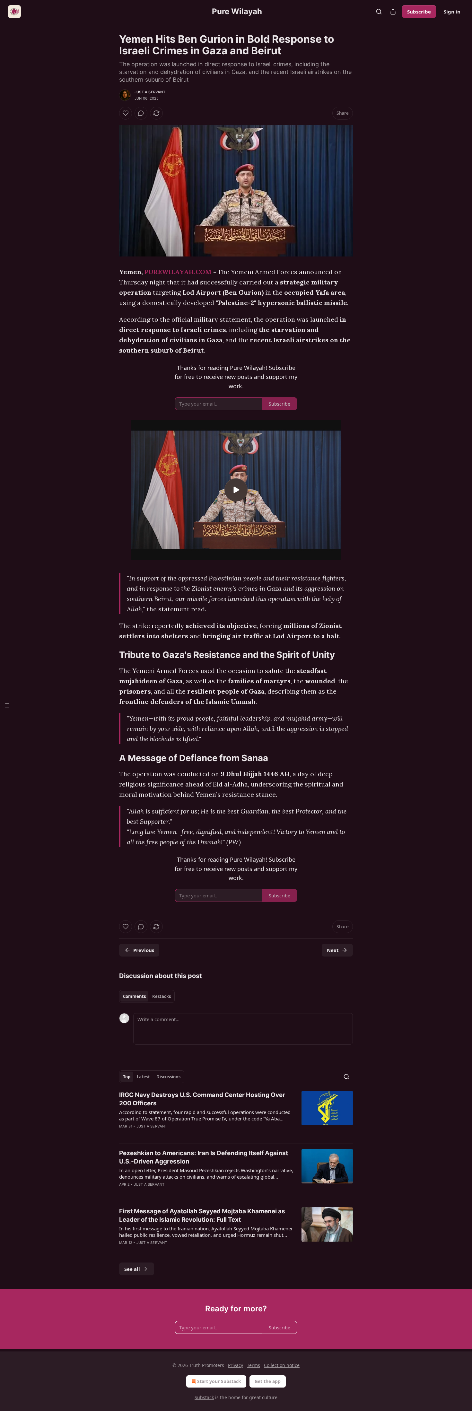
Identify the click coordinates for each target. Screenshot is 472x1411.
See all (132, 1269)
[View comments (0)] (141, 113)
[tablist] (147, 996)
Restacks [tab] (161, 996)
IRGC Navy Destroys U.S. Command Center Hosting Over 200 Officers (202, 1099)
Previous (143, 950)
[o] (236, 489)
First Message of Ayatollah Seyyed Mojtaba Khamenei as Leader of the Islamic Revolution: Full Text (202, 1215)
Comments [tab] (134, 996)
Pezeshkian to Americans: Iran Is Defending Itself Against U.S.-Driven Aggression (203, 1157)
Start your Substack (219, 1381)
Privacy (235, 1365)
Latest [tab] (143, 1077)
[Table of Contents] (7, 705)
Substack (204, 1397)
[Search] (378, 11)
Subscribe (419, 11)
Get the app (268, 1381)
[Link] (110, 655)
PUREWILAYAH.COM (178, 272)
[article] (236, 1114)
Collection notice (282, 1365)
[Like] (125, 113)
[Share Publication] (393, 11)
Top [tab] (126, 1077)
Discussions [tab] (168, 1077)
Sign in (452, 11)
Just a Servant (150, 92)
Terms (253, 1365)
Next (333, 950)
